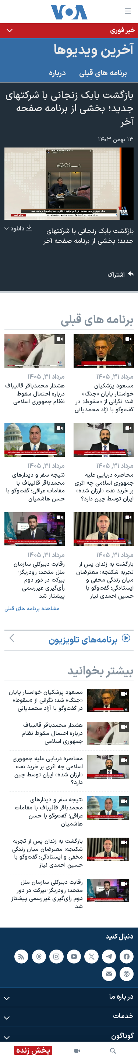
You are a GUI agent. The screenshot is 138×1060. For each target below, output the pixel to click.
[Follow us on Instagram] (56, 957)
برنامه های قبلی (103, 73)
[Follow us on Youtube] (74, 957)
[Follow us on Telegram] (109, 957)
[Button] (120, 276)
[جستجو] (113, 1051)
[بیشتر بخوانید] (69, 30)
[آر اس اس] (21, 957)
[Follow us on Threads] (39, 957)
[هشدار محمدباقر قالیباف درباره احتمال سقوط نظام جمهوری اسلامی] (34, 351)
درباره (57, 73)
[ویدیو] (77, 1051)
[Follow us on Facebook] (127, 957)
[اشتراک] (109, 974)
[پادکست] (127, 974)
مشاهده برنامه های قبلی (32, 609)
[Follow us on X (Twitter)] (91, 957)
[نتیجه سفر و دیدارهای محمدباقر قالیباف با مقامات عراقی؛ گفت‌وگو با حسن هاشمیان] (34, 440)
